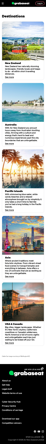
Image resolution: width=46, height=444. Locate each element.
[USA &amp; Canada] (23, 301)
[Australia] (23, 102)
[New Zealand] (23, 41)
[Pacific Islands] (23, 168)
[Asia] (23, 235)
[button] (2, 3)
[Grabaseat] (20, 3)
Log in (40, 3)
